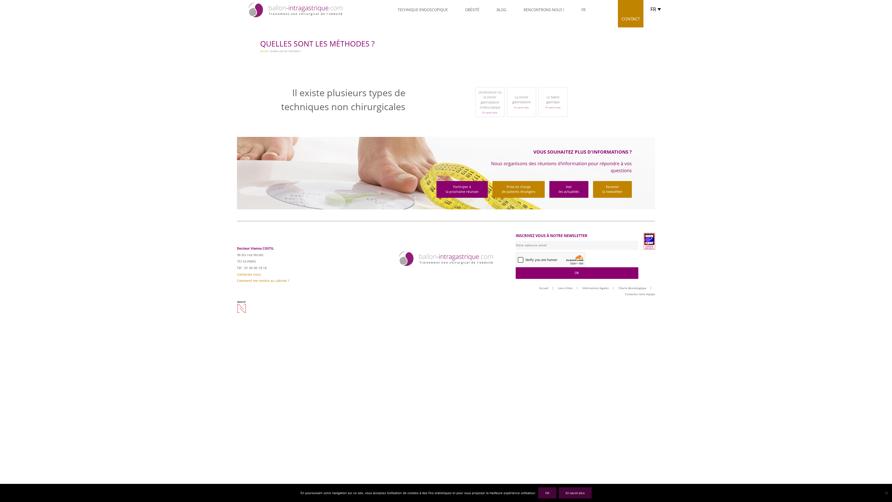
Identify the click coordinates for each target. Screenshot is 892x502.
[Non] (886, 493)
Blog (501, 9)
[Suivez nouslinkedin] (438, 274)
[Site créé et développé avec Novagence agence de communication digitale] (241, 307)
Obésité (472, 9)
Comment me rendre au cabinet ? (263, 280)
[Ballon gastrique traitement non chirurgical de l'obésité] (295, 9)
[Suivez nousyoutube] (469, 274)
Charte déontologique (632, 288)
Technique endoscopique (423, 9)
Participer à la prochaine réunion (462, 189)
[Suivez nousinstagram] (454, 274)
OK (547, 493)
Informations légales (595, 288)
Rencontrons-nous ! (544, 9)
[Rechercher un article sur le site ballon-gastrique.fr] (603, 10)
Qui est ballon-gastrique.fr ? (383, 10)
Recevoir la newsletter (612, 189)
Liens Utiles (565, 288)
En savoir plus (575, 493)
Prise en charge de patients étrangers (518, 189)
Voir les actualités (569, 189)
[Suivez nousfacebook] (423, 274)
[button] (656, 9)
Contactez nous (249, 274)
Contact (631, 19)
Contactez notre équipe (640, 294)
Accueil (264, 51)
